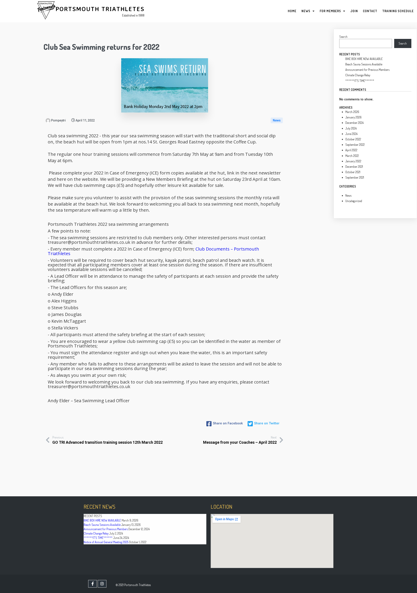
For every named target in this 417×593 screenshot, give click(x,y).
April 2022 (351, 150)
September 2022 (355, 144)
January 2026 (353, 117)
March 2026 (352, 112)
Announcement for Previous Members (367, 69)
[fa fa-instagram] (102, 584)
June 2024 (351, 134)
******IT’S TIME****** (359, 81)
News (277, 120)
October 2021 (352, 172)
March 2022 (352, 156)
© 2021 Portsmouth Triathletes (133, 585)
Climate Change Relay (357, 75)
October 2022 (353, 139)
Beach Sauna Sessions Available (363, 64)
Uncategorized (353, 201)
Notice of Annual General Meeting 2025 (106, 542)
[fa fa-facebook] (92, 584)
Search (343, 36)
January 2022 (353, 161)
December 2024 (354, 123)
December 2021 (354, 166)
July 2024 (351, 128)
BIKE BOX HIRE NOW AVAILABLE (364, 59)
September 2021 (354, 177)
